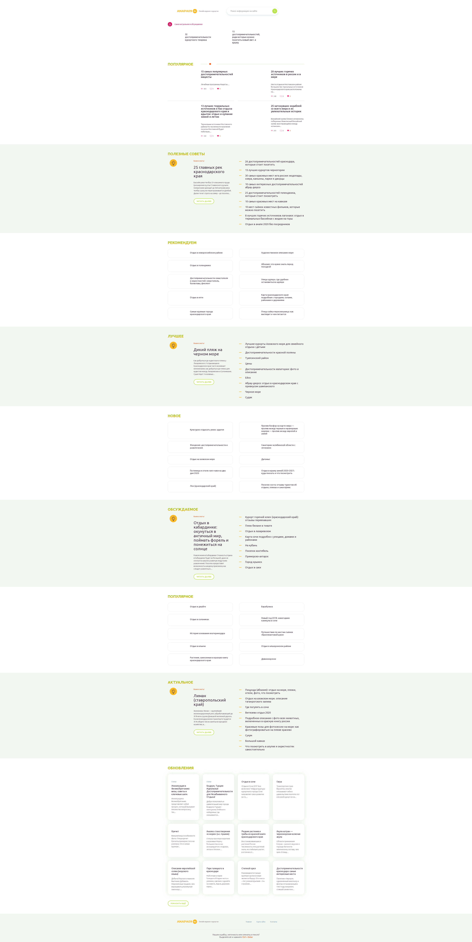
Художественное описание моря (277, 252)
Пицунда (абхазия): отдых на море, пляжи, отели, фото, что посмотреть (270, 691)
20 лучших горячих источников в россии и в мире (286, 74)
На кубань (251, 545)
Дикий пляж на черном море (208, 351)
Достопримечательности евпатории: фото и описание (272, 371)
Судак (248, 397)
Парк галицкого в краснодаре (215, 869)
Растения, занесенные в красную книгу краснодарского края (209, 658)
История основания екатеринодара (207, 633)
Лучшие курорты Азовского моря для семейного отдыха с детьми (274, 345)
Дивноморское (268, 659)
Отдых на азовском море (202, 459)
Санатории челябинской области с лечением (278, 446)
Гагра (279, 781)
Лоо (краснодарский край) (203, 486)
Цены (248, 363)
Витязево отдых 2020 (258, 712)
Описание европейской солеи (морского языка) (183, 871)
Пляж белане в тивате (258, 525)
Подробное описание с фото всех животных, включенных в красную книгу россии (272, 720)
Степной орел (249, 868)
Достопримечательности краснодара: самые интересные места (289, 871)
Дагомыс (265, 459)
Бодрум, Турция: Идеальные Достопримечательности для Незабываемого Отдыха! (218, 791)
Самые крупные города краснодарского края (201, 312)
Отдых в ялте (196, 297)
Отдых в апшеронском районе (276, 646)
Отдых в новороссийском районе (206, 252)
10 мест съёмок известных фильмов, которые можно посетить (272, 208)
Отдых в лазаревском (258, 531)
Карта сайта (261, 922)
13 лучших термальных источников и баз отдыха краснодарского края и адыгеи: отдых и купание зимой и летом (217, 111)
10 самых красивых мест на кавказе (266, 201)
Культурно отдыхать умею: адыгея (207, 429)
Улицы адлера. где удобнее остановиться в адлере (274, 280)
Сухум (248, 735)
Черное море (253, 391)
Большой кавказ (255, 740)
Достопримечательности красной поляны (270, 352)
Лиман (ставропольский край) (210, 700)
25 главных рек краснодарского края (209, 171)
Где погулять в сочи (257, 707)
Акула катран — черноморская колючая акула (288, 834)
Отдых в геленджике (200, 265)
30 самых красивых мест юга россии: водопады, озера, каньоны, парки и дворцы (273, 177)
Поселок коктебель (256, 550)
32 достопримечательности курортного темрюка (197, 37)
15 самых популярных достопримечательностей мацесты (217, 74)
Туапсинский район (257, 358)
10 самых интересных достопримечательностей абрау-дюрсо (274, 186)
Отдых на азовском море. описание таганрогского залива (266, 700)
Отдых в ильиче (198, 646)
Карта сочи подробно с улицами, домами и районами (270, 538)
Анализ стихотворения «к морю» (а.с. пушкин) (218, 832)
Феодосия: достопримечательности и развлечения (209, 446)
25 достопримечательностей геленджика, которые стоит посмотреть (270, 194)
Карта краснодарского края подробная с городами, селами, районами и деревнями (276, 297)
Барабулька (267, 606)
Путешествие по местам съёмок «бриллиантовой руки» (277, 633)
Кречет (175, 831)
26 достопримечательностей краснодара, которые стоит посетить (270, 163)
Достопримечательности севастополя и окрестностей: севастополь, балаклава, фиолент (209, 281)
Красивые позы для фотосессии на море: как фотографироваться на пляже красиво (272, 728)
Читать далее (203, 201)
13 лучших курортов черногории (265, 170)
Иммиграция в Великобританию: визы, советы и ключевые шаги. (180, 790)
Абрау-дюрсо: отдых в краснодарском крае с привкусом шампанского (271, 385)
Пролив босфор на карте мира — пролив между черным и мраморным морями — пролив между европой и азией (279, 430)
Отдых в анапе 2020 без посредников (267, 224)
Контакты (273, 922)
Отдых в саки (253, 567)
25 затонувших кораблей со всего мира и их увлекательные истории (286, 109)
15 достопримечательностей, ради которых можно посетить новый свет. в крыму (244, 37)
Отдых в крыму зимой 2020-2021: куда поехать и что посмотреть (278, 471)
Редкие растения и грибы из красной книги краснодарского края (254, 834)
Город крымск (253, 561)
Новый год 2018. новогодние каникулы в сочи (275, 619)
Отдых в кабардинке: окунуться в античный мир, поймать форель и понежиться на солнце (211, 536)
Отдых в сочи (248, 781)
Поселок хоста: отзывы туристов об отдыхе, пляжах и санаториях (279, 486)
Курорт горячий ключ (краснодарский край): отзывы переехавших (272, 519)
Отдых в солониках (199, 619)
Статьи (173, 781)
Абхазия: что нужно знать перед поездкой (277, 265)
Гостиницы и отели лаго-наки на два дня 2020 (208, 471)
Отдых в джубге (198, 606)
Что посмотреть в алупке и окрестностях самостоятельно (269, 748)
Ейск (248, 377)
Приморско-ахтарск (256, 556)
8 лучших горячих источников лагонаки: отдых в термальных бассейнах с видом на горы (274, 217)
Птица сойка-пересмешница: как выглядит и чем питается (277, 312)
